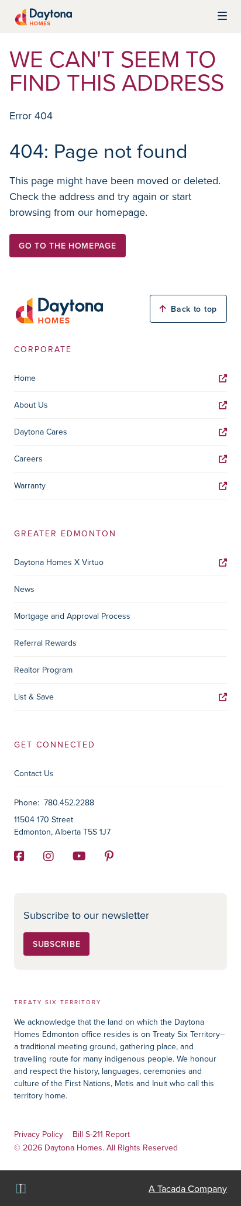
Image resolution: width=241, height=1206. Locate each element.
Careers (28, 458)
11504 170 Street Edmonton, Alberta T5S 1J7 (62, 826)
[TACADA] (20, 1188)
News (24, 589)
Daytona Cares (40, 431)
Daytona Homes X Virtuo (59, 562)
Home (25, 378)
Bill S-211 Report (101, 1134)
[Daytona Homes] (43, 16)
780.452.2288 (69, 802)
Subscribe (56, 944)
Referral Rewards (45, 643)
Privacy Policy (38, 1134)
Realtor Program (43, 670)
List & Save (34, 696)
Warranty (30, 485)
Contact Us (34, 773)
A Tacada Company (188, 1188)
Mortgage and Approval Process (72, 616)
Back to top (194, 309)
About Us (31, 405)
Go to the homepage (67, 245)
